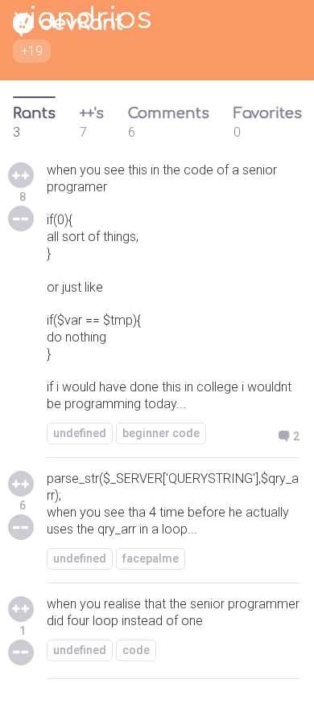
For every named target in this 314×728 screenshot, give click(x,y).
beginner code (161, 433)
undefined (79, 433)
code (136, 650)
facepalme (150, 558)
